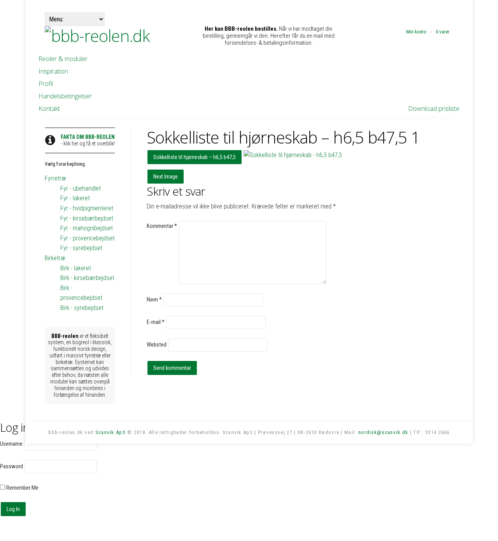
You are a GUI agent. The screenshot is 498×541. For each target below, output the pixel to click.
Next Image (165, 176)
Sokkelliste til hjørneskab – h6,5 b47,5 (194, 157)
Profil (46, 83)
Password (11, 466)
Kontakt (49, 108)
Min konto (416, 32)
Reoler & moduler (63, 58)
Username (11, 443)
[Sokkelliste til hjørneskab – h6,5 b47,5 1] (293, 155)
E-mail (156, 322)
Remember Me (22, 487)
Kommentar (162, 225)
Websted (157, 344)
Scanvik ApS (110, 432)
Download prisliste (433, 108)
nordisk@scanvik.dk (383, 432)
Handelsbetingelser (65, 96)
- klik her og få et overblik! (88, 140)
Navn (154, 299)
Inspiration (53, 71)
